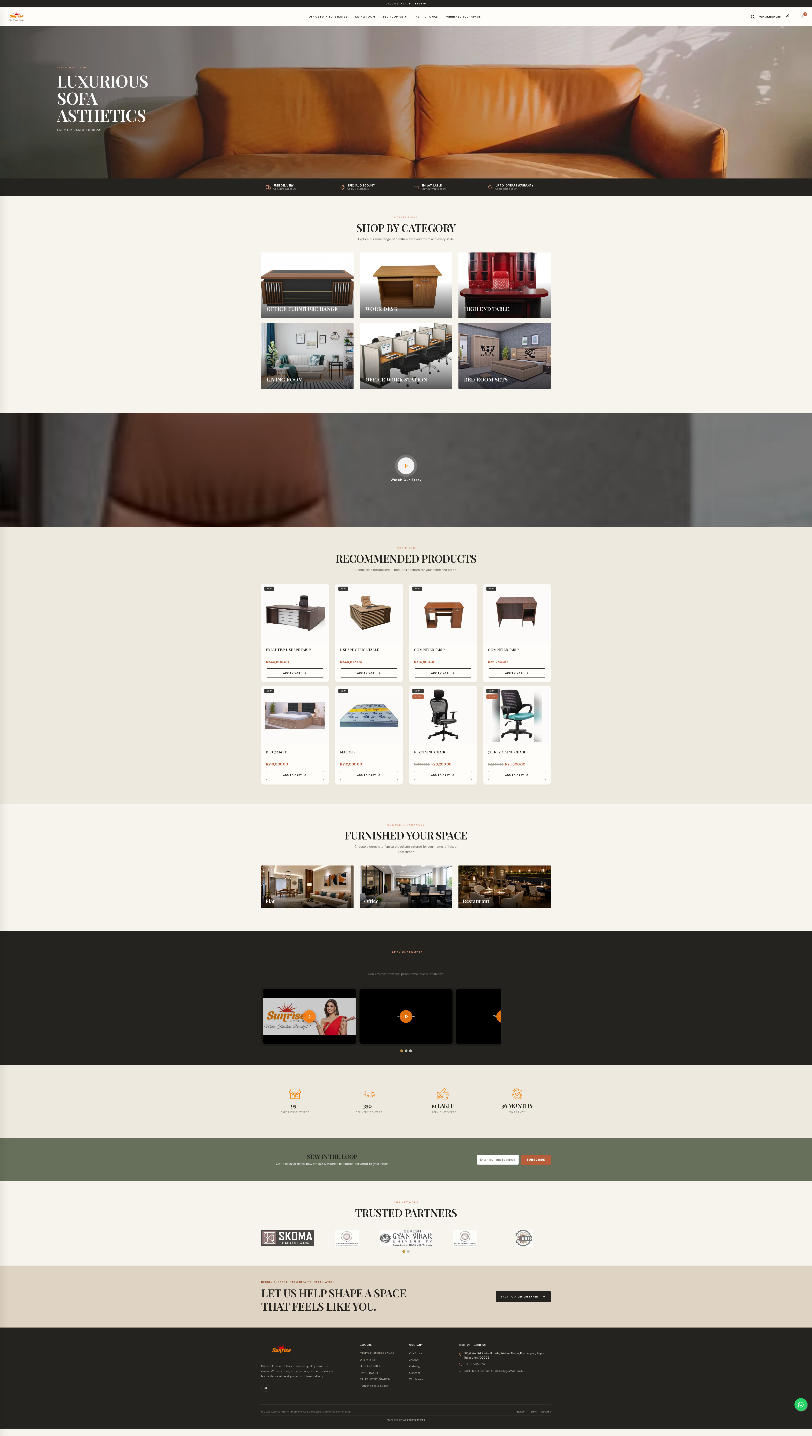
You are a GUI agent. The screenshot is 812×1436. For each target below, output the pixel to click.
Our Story (415, 1353)
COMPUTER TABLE (429, 649)
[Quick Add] (324, 601)
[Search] (752, 16)
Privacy (520, 1411)
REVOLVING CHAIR (429, 752)
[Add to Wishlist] (324, 591)
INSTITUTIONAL (426, 16)
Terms (533, 1411)
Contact (414, 1373)
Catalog (414, 1366)
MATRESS (347, 752)
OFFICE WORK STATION (375, 1379)
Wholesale (416, 1379)
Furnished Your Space (463, 16)
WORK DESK (368, 1360)
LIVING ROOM (365, 16)
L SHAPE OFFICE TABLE (359, 649)
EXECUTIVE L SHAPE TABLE (288, 649)
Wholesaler (770, 16)
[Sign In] (790, 16)
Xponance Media (414, 1419)
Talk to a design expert (520, 1296)
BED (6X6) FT (276, 752)
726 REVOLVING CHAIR (506, 752)
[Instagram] (265, 1388)
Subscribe (536, 1160)
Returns (546, 1411)
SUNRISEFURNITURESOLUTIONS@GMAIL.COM (494, 1371)
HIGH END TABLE (370, 1366)
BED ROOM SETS (395, 16)
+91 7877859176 (474, 1364)
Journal (414, 1360)
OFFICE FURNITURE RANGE (328, 16)
